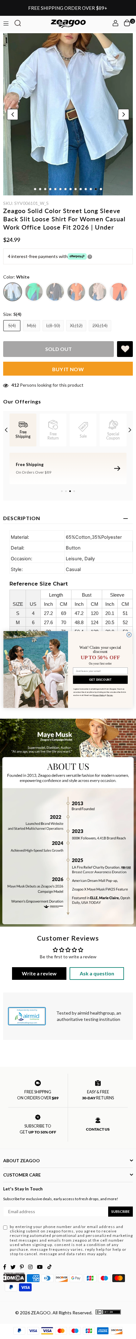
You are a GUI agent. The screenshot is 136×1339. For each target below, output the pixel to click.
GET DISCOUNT (100, 679)
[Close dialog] (129, 634)
